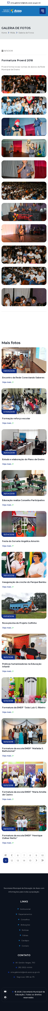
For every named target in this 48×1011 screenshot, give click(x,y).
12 (12, 860)
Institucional (25, 909)
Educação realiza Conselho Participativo (23, 500)
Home (4, 32)
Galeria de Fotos (26, 32)
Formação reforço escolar (16, 418)
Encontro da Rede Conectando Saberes (23, 377)
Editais (25, 935)
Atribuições (25, 925)
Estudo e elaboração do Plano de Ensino (23, 459)
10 (42, 855)
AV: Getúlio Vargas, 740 (25, 962)
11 (5, 860)
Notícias (25, 930)
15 (30, 860)
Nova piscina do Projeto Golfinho (19, 623)
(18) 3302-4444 (25, 967)
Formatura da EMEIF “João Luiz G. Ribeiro (23, 707)
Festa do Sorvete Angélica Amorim (20, 541)
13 (18, 860)
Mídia (12, 32)
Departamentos (25, 914)
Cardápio (25, 940)
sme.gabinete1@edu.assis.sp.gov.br (25, 3)
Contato (25, 946)
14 (24, 860)
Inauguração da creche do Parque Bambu (24, 582)
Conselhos (25, 919)
